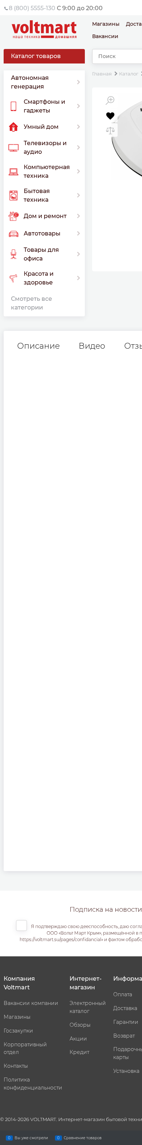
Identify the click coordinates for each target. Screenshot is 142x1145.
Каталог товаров (36, 56)
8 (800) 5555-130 (32, 8)
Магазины (105, 24)
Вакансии (105, 36)
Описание (38, 346)
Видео (92, 346)
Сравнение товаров (83, 1137)
